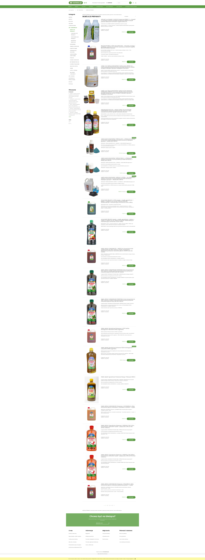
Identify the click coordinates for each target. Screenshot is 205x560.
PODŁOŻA (72, 57)
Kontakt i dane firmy (73, 533)
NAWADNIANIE (72, 44)
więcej (70, 116)
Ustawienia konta (105, 536)
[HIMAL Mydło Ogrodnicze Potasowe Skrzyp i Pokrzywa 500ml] (91, 389)
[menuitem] (69, 6)
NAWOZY (70, 19)
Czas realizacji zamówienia (124, 542)
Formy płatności (122, 536)
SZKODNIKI (71, 23)
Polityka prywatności (90, 536)
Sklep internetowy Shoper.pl (102, 553)
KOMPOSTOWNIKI (73, 48)
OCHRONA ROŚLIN (72, 25)
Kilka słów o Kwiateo (73, 542)
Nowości (70, 81)
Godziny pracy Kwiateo (73, 539)
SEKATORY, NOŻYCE (74, 66)
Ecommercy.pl (106, 551)
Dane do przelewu (123, 533)
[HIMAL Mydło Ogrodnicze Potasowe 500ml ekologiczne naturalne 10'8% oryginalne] (91, 360)
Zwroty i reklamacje (89, 544)
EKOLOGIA (71, 21)
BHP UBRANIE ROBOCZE (74, 62)
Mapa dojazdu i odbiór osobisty (75, 536)
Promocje (71, 84)
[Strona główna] (76, 2)
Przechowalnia (105, 539)
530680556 (110, 2)
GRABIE (71, 68)
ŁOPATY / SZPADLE (73, 70)
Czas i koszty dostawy (123, 539)
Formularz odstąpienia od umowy (92, 539)
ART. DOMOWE (71, 76)
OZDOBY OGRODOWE (74, 60)
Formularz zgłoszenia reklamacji (92, 542)
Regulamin (88, 533)
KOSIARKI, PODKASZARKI (74, 64)
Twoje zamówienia (106, 533)
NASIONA (70, 17)
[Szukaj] (130, 3)
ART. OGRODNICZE (73, 27)
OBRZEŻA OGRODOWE (74, 46)
